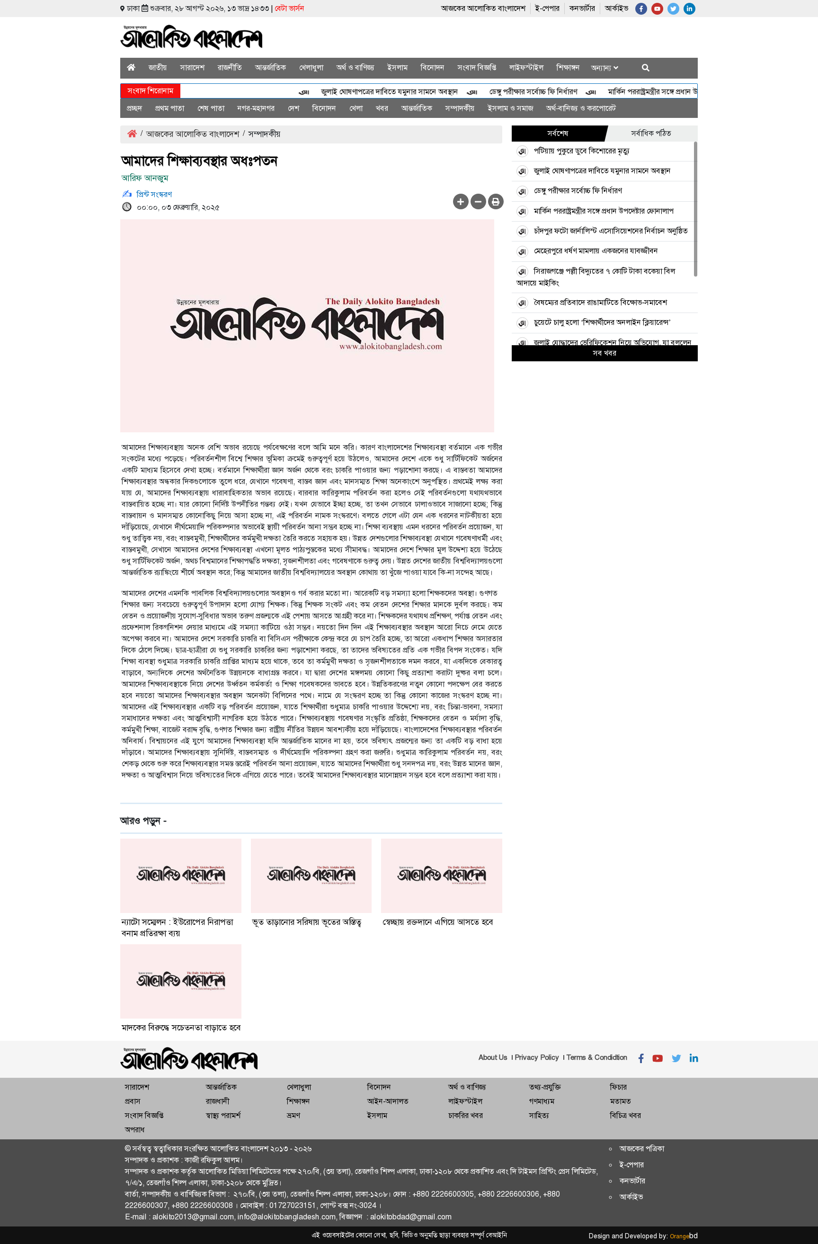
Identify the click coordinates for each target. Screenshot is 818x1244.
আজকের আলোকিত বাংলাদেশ (483, 8)
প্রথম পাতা (169, 108)
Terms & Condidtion (596, 1057)
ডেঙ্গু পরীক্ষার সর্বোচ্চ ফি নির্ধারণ (516, 92)
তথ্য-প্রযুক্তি (544, 1087)
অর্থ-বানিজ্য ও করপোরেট (581, 108)
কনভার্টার (582, 8)
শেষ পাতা (210, 108)
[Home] (131, 67)
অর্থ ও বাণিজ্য (355, 67)
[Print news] (496, 201)
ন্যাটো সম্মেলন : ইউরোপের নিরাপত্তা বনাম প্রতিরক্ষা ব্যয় (177, 927)
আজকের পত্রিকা (642, 1149)
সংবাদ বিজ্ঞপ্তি (477, 67)
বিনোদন (433, 67)
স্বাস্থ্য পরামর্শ (223, 1115)
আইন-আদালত (388, 1101)
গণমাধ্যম (541, 1101)
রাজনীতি (230, 67)
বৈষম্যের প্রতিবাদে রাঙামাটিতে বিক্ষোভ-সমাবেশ (600, 302)
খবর (382, 108)
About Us (493, 1057)
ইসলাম (398, 67)
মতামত (620, 1101)
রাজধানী (217, 1101)
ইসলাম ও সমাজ (510, 108)
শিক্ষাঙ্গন (568, 67)
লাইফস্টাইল (526, 67)
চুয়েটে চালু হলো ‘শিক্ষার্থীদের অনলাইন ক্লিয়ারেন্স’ (602, 322)
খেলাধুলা (311, 67)
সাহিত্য (539, 1115)
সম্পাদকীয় (460, 108)
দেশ (293, 108)
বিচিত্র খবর (625, 1115)
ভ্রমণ (293, 1115)
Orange (684, 1236)
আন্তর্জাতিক (270, 67)
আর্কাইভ (616, 8)
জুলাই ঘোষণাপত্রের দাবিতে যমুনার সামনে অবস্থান (373, 92)
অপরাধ (135, 1130)
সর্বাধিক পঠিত (651, 133)
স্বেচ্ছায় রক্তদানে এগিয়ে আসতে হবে (437, 922)
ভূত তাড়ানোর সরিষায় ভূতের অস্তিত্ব (306, 922)
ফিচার (618, 1087)
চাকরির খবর (465, 1115)
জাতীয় (158, 67)
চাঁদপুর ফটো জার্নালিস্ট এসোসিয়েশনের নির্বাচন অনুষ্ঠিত (611, 231)
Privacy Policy (537, 1057)
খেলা (356, 108)
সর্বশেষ (558, 133)
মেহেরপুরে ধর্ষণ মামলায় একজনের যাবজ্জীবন (596, 251)
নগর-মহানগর (256, 108)
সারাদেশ (192, 67)
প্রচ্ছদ (134, 108)
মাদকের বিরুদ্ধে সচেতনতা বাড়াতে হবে (181, 1027)
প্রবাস (133, 1101)
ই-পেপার (547, 8)
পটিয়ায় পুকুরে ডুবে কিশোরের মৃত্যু (582, 151)
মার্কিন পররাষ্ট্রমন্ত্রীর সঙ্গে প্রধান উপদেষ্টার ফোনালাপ (661, 92)
